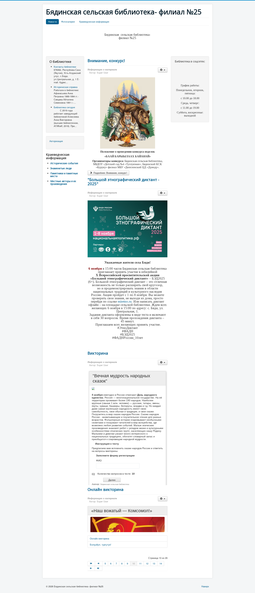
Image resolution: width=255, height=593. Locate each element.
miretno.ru (125, 301)
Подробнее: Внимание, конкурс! (110, 172)
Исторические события (64, 163)
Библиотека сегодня (64, 107)
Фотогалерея (68, 21)
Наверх (205, 586)
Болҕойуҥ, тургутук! (100, 544)
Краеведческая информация (94, 21)
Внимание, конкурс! (106, 60)
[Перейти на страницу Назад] (98, 563)
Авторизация (56, 141)
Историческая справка (65, 87)
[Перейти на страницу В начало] (91, 563)
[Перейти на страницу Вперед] (91, 568)
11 (140, 563)
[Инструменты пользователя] (162, 69)
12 (147, 563)
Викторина (98, 353)
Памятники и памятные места (64, 175)
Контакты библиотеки (65, 66)
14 (160, 563)
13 (154, 563)
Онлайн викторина (106, 489)
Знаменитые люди (61, 168)
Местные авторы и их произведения (63, 182)
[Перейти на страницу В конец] (98, 568)
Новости (52, 21)
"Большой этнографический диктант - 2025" (123, 181)
